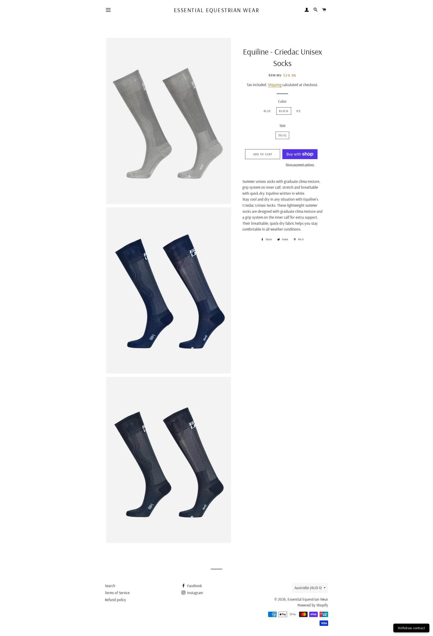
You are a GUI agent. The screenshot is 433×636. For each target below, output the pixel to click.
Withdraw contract (411, 628)
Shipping (274, 84)
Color (282, 101)
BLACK (283, 111)
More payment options (300, 164)
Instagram (194, 592)
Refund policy (115, 599)
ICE (298, 111)
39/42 (282, 135)
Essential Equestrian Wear (216, 10)
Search (110, 585)
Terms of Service (117, 592)
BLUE (267, 111)
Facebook (194, 585)
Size (282, 125)
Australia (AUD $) (308, 587)
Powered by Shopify (312, 605)
